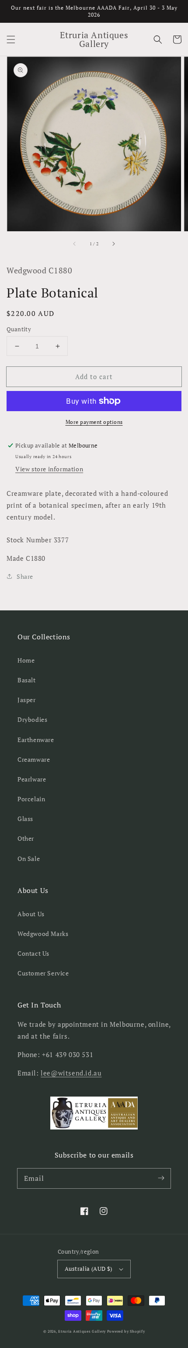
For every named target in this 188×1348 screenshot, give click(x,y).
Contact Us (33, 953)
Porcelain (31, 799)
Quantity (19, 329)
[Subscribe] (161, 1178)
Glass (25, 818)
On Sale (28, 858)
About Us (31, 914)
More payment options (94, 422)
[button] (11, 39)
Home (26, 660)
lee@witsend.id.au (71, 1072)
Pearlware (31, 779)
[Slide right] (113, 243)
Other (25, 838)
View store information (49, 469)
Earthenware (35, 739)
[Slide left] (74, 243)
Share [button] (25, 576)
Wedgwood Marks (42, 933)
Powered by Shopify (126, 1331)
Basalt (26, 680)
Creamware (33, 759)
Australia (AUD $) (88, 1269)
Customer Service (43, 973)
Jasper (26, 700)
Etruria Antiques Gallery (82, 1331)
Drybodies (32, 719)
